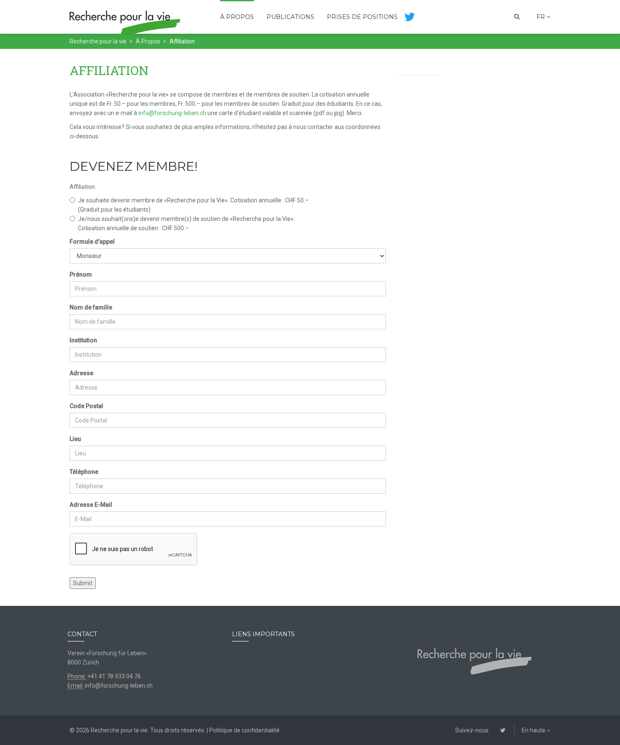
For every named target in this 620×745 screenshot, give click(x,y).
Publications (290, 17)
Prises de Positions (362, 17)
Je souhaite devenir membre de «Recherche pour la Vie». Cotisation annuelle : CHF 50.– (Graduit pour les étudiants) (193, 205)
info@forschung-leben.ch (172, 113)
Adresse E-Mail (91, 504)
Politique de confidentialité (244, 730)
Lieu (75, 439)
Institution (83, 340)
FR (541, 17)
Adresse (81, 373)
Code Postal (86, 406)
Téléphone (84, 471)
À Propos (237, 17)
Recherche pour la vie (98, 41)
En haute (534, 730)
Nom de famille (91, 307)
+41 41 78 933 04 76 (114, 676)
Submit (82, 583)
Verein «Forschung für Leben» (107, 653)
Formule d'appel (92, 241)
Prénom (81, 274)
